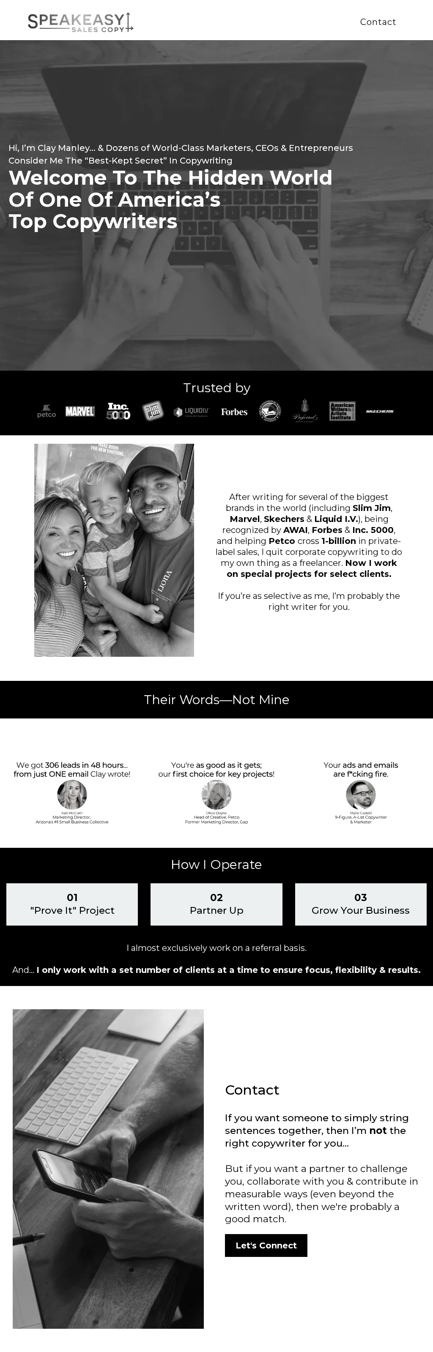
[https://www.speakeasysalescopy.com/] (81, 22)
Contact (378, 22)
